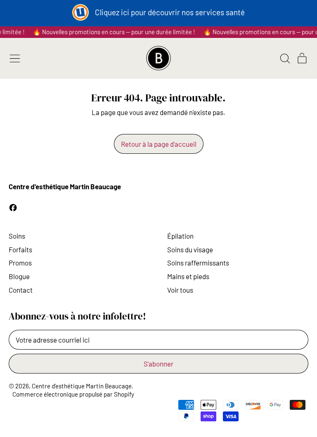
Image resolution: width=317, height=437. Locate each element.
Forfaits (20, 249)
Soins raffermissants (198, 262)
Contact (21, 290)
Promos (20, 262)
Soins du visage (190, 249)
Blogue (19, 276)
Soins (17, 236)
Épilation (180, 236)
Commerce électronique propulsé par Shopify (73, 394)
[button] (285, 58)
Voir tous (180, 290)
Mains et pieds (188, 276)
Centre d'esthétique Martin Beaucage (82, 386)
